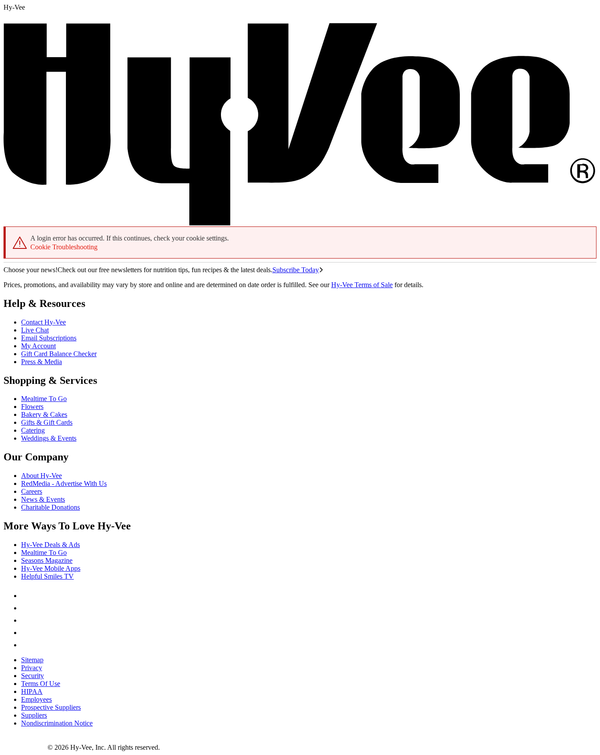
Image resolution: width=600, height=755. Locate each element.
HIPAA (32, 691)
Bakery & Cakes (44, 414)
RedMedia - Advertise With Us (64, 483)
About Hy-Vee (41, 475)
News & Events (43, 499)
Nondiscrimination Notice (57, 723)
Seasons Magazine (46, 560)
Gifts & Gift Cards (46, 422)
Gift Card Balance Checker (59, 353)
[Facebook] (26, 595)
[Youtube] (26, 632)
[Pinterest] (26, 608)
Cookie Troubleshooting (64, 247)
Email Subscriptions (48, 338)
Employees (36, 699)
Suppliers (34, 715)
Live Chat (35, 330)
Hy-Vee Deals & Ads (50, 544)
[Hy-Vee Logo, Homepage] (25, 747)
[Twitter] (26, 620)
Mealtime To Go (44, 398)
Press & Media (41, 361)
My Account (38, 346)
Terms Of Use (40, 683)
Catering (33, 430)
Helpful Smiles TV (47, 576)
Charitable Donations (50, 507)
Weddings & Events (48, 438)
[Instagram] (26, 645)
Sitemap (32, 660)
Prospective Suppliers (51, 707)
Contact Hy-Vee (43, 322)
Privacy (31, 667)
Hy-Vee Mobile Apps (50, 568)
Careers (31, 491)
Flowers (32, 406)
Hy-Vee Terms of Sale (362, 284)
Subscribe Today (295, 270)
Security (32, 675)
